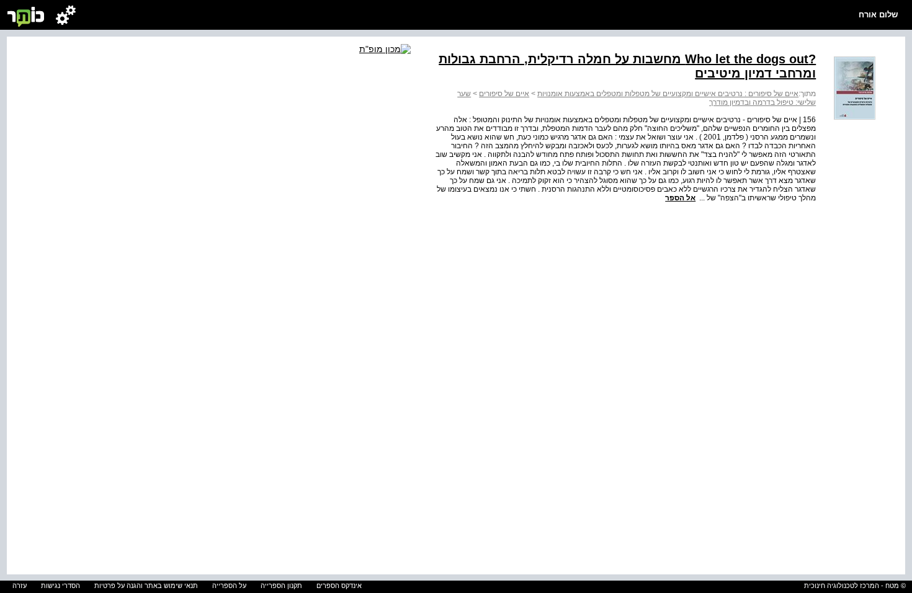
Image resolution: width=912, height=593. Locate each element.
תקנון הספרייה (281, 585)
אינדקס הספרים (339, 585)
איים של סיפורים (504, 93)
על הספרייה (229, 585)
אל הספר (680, 198)
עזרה (19, 585)
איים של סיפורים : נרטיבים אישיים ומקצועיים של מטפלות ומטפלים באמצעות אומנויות (667, 93)
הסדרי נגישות (60, 585)
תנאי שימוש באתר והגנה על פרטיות (146, 585)
